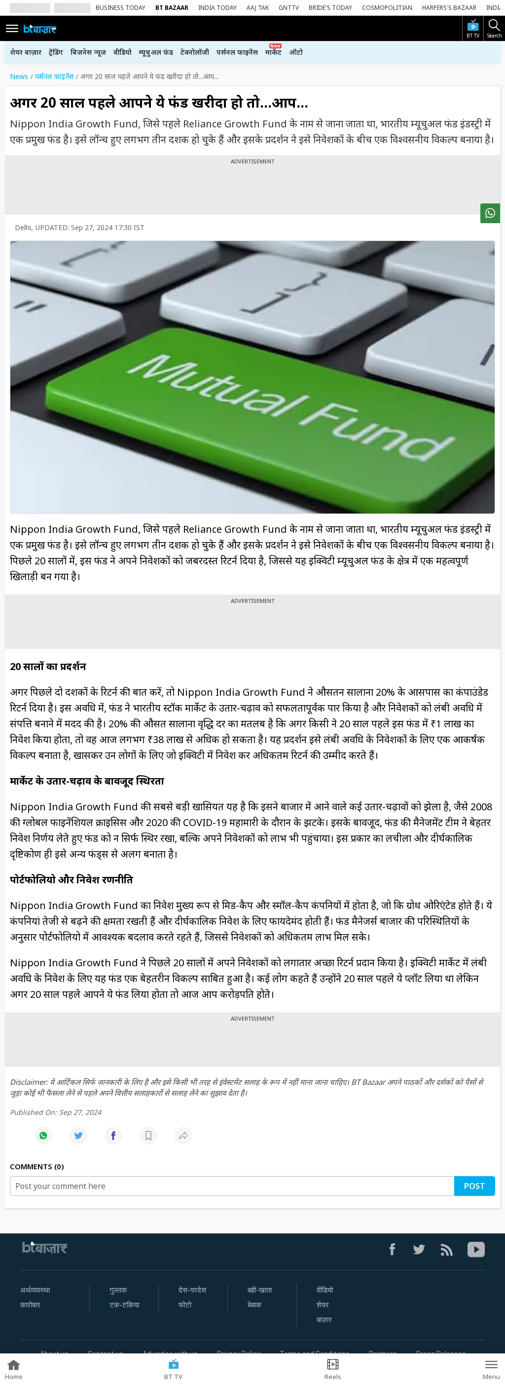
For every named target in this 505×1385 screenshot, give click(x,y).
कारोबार (30, 1305)
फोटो (185, 1305)
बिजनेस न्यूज (88, 52)
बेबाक (254, 1305)
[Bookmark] (148, 1141)
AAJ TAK (258, 7)
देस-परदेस (192, 1290)
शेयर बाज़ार (25, 52)
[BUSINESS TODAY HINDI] (40, 29)
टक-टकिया (124, 1305)
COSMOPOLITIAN (387, 7)
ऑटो (296, 52)
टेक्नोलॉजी (194, 52)
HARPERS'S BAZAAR (449, 7)
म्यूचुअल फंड (156, 52)
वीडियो (122, 52)
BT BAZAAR (171, 7)
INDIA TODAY (217, 7)
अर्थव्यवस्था (35, 1290)
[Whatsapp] (43, 1141)
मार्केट (273, 52)
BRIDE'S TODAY (330, 7)
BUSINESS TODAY (120, 7)
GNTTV (289, 7)
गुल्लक (118, 1290)
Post (474, 1186)
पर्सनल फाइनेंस (237, 52)
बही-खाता (260, 1290)
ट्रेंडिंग (56, 52)
